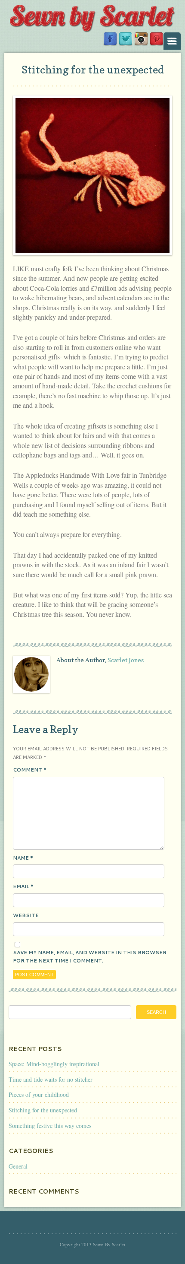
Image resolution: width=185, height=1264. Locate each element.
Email (23, 886)
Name (23, 857)
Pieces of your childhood (39, 1094)
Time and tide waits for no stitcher (50, 1079)
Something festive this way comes (50, 1125)
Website (26, 915)
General (18, 1166)
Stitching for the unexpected (93, 70)
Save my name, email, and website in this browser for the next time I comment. (89, 957)
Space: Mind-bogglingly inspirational (54, 1064)
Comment (29, 769)
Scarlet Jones (126, 660)
